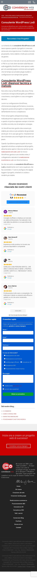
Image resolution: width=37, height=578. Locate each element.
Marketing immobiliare (10, 416)
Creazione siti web (18, 492)
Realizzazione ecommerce (18, 500)
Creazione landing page (18, 496)
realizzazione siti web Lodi (10, 152)
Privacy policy (31, 566)
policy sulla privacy (17, 385)
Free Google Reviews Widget (19, 315)
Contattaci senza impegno (18, 446)
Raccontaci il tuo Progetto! (18, 39)
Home (2, 15)
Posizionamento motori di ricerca (14, 419)
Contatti (18, 527)
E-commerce (7, 411)
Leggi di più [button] (7, 224)
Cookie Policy (22, 566)
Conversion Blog (18, 518)
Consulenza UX (18, 507)
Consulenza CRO (18, 510)
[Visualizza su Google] (5, 211)
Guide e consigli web (9, 414)
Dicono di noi (18, 524)
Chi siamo (18, 489)
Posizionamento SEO (18, 503)
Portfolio (18, 521)
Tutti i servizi (19, 513)
